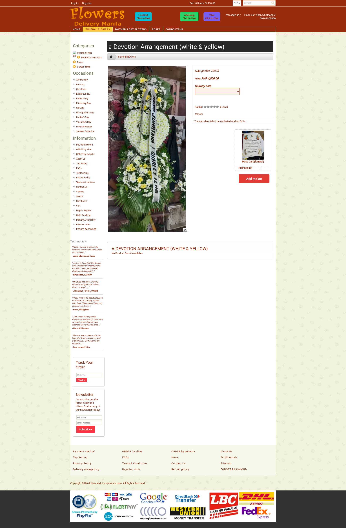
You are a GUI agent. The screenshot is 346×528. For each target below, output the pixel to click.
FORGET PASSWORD (86, 229)
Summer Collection (85, 131)
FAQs (78, 168)
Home (76, 29)
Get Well (80, 107)
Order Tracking (83, 215)
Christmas (81, 89)
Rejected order (83, 224)
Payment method (84, 144)
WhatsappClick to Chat (189, 16)
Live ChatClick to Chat (143, 16)
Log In (74, 3)
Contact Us (81, 186)
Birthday (80, 84)
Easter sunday (83, 93)
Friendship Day (83, 103)
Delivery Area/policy (86, 219)
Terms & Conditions (85, 182)
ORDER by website (85, 154)
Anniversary (82, 79)
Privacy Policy (83, 177)
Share (198, 114)
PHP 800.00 (245, 168)
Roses (156, 29)
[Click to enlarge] (253, 145)
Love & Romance (84, 126)
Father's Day (82, 98)
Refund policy (180, 469)
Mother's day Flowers (131, 29)
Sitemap (80, 191)
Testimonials (82, 172)
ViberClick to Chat (211, 16)
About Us (80, 158)
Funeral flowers (97, 29)
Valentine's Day (83, 121)
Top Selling (81, 163)
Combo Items (174, 29)
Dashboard (81, 200)
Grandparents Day (85, 112)
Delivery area (203, 86)
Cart (78, 205)
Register (87, 3)
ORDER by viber (83, 149)
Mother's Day (82, 117)
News (174, 457)
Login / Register (84, 210)
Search (79, 196)
